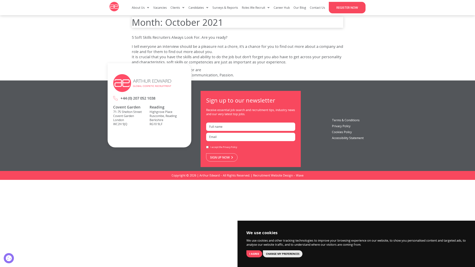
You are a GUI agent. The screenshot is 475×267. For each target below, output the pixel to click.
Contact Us (317, 8)
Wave (300, 175)
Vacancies (160, 8)
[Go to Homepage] (114, 6)
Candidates (196, 8)
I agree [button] (254, 254)
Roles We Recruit (253, 8)
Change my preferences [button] (282, 254)
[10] (9, 258)
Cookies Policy (342, 132)
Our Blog (300, 8)
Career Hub (282, 8)
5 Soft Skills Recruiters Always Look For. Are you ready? (179, 37)
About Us (138, 8)
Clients (175, 8)
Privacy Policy (230, 147)
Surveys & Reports (225, 8)
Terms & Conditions (346, 120)
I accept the (223, 147)
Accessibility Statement (348, 138)
